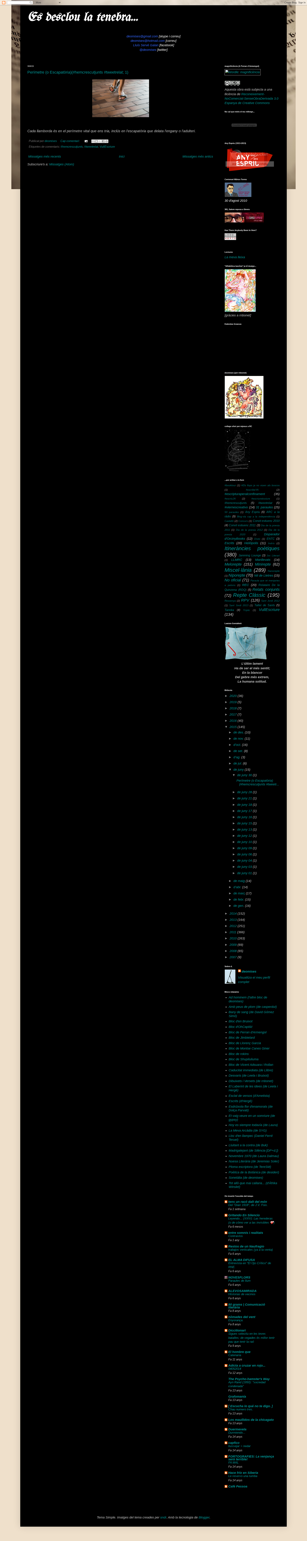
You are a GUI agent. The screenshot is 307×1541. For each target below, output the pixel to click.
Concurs (243, 521)
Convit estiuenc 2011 (242, 525)
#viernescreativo (236, 507)
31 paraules (264, 507)
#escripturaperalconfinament (245, 494)
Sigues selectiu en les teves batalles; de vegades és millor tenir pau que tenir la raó (251, 1337)
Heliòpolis (251, 543)
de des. (239, 732)
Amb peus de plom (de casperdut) (253, 1007)
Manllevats (262, 560)
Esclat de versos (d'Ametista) (249, 1096)
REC (245, 585)
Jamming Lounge (250, 555)
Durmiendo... (236, 1432)
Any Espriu (252, 511)
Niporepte (236, 575)
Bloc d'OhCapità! (240, 1027)
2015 (234, 727)
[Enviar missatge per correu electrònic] (85, 141)
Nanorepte (274, 571)
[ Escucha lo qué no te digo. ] (250, 1406)
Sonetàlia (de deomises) (246, 1177)
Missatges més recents (44, 156)
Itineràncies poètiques (252, 548)
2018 (234, 708)
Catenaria (234, 1355)
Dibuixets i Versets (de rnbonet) (251, 1081)
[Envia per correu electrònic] (93, 141)
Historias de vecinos (241, 1294)
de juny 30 (245, 775)
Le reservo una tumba (242, 1476)
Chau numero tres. (240, 1409)
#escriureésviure (260, 498)
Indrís (271, 543)
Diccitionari (237, 1330)
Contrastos (235, 1236)
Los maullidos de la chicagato (251, 1420)
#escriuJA (230, 498)
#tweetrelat (91, 146)
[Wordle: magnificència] (243, 72)
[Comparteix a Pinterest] (106, 141)
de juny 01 (245, 873)
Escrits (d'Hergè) (240, 1101)
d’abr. (237, 887)
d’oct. (237, 745)
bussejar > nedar (239, 1446)
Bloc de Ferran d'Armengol (247, 1032)
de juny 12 (245, 836)
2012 (234, 926)
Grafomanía (237, 1396)
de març (239, 893)
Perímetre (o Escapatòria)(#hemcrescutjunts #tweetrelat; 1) (77, 72)
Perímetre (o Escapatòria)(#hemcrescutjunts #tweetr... (257, 782)
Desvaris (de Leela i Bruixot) (249, 1075)
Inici (122, 156)
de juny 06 (245, 854)
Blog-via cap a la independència (256, 516)
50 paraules (232, 512)
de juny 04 (245, 860)
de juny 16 (245, 817)
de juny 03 (245, 867)
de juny (239, 769)
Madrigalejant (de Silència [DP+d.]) (253, 1150)
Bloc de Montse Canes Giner (249, 1048)
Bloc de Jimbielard (242, 1037)
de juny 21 (245, 798)
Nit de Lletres (263, 575)
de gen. (239, 906)
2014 (234, 913)
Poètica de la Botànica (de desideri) (254, 1172)
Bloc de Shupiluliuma (243, 1059)
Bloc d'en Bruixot (240, 1021)
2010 (234, 938)
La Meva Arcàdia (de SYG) (248, 1130)
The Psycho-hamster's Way (249, 1379)
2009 (234, 945)
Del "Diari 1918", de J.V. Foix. (248, 1205)
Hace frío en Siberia (243, 1473)
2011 (233, 932)
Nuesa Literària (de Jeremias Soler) (254, 1161)
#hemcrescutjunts (72, 146)
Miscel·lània (238, 570)
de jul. (238, 763)
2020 (234, 696)
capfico (233, 1443)
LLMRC (236, 560)
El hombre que (239, 1352)
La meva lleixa (235, 257)
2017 (234, 714)
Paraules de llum (239, 1280)
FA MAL (233, 1462)
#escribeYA (252, 489)
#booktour (230, 485)
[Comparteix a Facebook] (103, 141)
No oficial (233, 580)
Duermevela (237, 1429)
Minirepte (263, 564)
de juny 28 (245, 792)
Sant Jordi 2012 (270, 600)
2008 (234, 951)
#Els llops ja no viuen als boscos (260, 485)
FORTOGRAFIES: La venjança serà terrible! (251, 1458)
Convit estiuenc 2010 (266, 520)
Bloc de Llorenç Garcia (245, 1043)
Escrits (229, 543)
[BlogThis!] (96, 141)
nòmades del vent (241, 1317)
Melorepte (233, 564)
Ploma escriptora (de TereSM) (250, 1167)
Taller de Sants (264, 605)
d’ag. (237, 757)
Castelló (229, 521)
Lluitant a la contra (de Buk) (248, 1145)
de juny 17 (245, 811)
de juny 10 (245, 842)
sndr (163, 1517)
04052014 (234, 1368)
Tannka (229, 610)
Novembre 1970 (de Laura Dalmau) (254, 1156)
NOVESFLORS (239, 1277)
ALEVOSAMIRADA (242, 1291)
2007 (234, 957)
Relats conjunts (266, 589)
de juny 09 (245, 848)
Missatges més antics (197, 156)
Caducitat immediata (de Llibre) (251, 1070)
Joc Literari (273, 555)
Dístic (257, 538)
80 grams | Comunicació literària (246, 1306)
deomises (249, 971)
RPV (245, 600)
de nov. (239, 738)
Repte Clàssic (249, 595)
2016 (234, 720)
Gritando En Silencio (244, 1215)
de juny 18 (245, 804)
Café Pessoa (237, 1486)
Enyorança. (235, 1320)
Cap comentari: (70, 141)
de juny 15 (245, 823)
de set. (238, 751)
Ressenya (230, 600)
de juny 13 (245, 829)
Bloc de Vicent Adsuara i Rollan (251, 1065)
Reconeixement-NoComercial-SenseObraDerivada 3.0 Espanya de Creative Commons (251, 98)
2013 (234, 920)
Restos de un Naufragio (246, 1246)
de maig (239, 881)
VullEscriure (107, 146)
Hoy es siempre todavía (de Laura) (253, 1125)
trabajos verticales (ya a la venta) (250, 1249)
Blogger (204, 1517)
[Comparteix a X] (100, 141)
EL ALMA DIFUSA (241, 1260)
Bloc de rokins (239, 1054)
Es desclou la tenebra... (82, 17)
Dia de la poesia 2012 (249, 529)
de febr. (239, 899)
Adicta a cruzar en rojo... (246, 1365)
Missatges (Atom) (61, 164)
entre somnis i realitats (245, 1233)
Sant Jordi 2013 (238, 605)
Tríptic (246, 610)
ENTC (271, 538)
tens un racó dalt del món (247, 1202)
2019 (234, 702)
